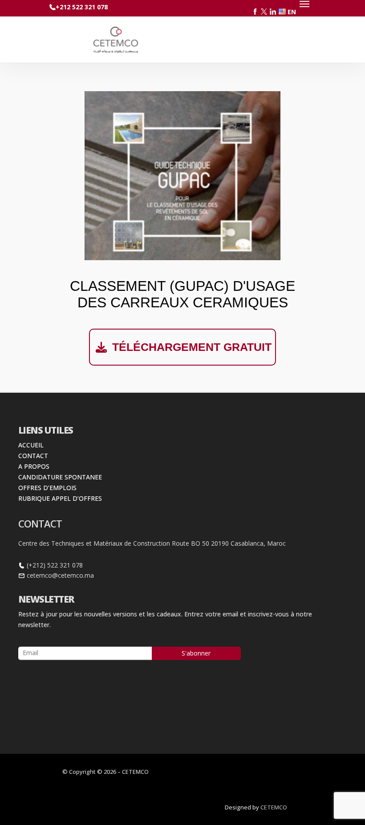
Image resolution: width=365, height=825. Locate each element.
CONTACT (33, 455)
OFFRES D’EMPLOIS (47, 487)
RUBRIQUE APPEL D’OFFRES (60, 498)
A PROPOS (33, 466)
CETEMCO (273, 807)
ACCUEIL (31, 445)
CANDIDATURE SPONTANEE (60, 477)
